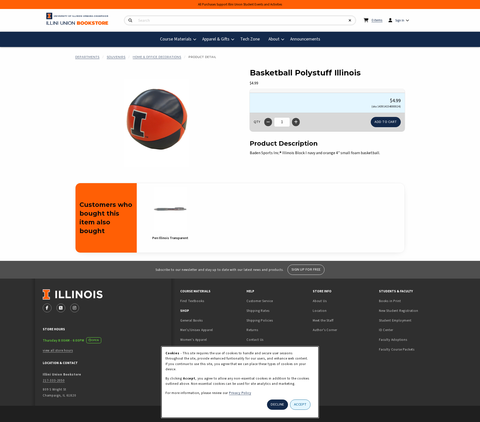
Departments (87, 57)
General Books (191, 320)
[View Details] (170, 209)
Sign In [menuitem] (399, 20)
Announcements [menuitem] (305, 39)
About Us (320, 301)
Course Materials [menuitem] (176, 39)
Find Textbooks (192, 301)
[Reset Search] (350, 20)
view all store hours (58, 350)
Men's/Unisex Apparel (196, 330)
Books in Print (405, 300)
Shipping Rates (258, 310)
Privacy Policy (240, 393)
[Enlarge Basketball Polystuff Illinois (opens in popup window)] (156, 123)
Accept (300, 404)
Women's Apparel (193, 339)
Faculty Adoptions (393, 339)
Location (320, 310)
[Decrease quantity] (268, 122)
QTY (257, 121)
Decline (277, 404)
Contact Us (255, 339)
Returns (252, 330)
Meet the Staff (323, 320)
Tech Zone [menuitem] (252, 39)
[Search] (130, 20)
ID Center (401, 329)
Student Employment (410, 320)
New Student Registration (398, 310)
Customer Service (259, 301)
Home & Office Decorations (157, 57)
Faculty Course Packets (396, 349)
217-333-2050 (54, 380)
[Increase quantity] (296, 122)
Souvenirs (116, 57)
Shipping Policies (259, 320)
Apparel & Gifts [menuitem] (216, 39)
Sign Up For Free (306, 269)
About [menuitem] (274, 39)
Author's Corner (325, 330)
